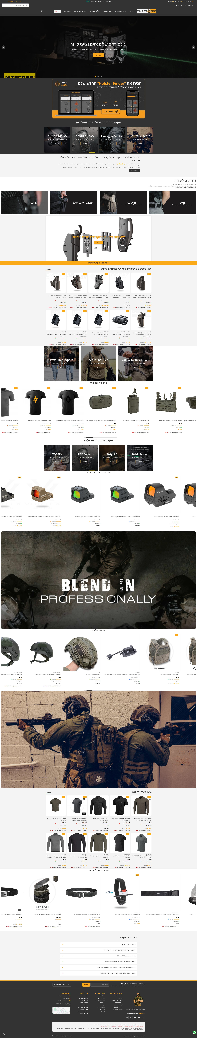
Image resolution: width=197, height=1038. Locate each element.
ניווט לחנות (178, 1)
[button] (42, 11)
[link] (141, 300)
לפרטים (98, 55)
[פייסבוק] (143, 1017)
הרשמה (86, 984)
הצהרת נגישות (84, 1009)
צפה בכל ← (48, 269)
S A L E (57, 11)
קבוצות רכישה (187, 1)
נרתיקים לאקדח (118, 996)
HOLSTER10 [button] (144, 307)
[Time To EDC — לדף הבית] (135, 999)
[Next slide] (193, 47)
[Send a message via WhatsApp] (194, 1032)
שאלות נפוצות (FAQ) (83, 1007)
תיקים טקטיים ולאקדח (116, 1000)
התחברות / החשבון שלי (60, 984)
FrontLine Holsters (100, 1000)
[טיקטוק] (131, 1017)
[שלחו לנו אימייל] (127, 1017)
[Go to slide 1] (95, 76)
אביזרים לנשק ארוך (117, 1007)
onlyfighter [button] (123, 433)
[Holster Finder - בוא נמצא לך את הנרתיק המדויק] (98, 98)
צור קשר (169, 1)
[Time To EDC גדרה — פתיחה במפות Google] (61, 1010)
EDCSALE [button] (189, 432)
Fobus (103, 1005)
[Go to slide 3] (98, 76)
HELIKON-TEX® (101, 1007)
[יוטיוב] (135, 1017)
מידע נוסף (66, 11)
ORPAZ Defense (101, 996)
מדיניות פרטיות (84, 1002)
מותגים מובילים (120, 11)
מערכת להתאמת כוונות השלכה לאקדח (82, 1012)
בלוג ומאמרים (94, 11)
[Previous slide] (3, 47)
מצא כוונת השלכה (80, 11)
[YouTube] (176, 5)
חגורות (120, 998)
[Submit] (27, 5)
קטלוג (132, 11)
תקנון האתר (85, 996)
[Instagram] (178, 5)
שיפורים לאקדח (118, 1005)
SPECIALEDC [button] (70, 926)
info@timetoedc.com (63, 1000)
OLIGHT (103, 1012)
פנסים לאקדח (118, 1002)
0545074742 (66, 998)
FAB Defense (102, 1002)
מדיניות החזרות (84, 1000)
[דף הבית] (146, 11)
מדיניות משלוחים (83, 998)
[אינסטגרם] (139, 1017)
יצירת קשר (85, 1005)
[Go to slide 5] (101, 76)
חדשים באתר (107, 11)
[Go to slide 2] (97, 76)
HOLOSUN (102, 1009)
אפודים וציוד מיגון (117, 1009)
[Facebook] (181, 5)
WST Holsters (101, 998)
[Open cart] (4, 1034)
